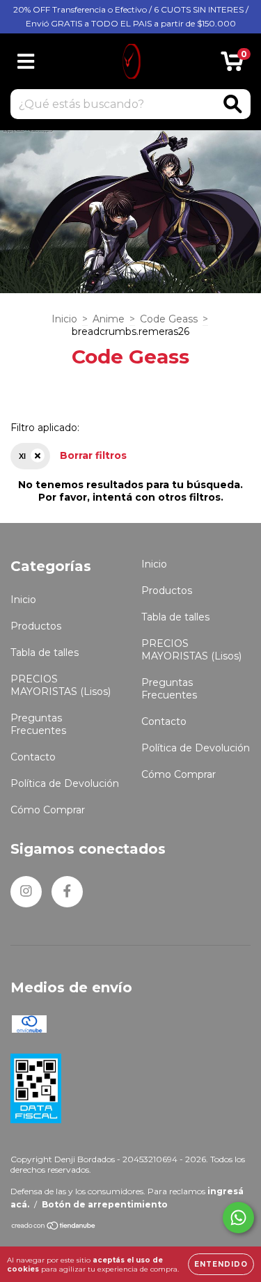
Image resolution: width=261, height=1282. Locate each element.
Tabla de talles (44, 652)
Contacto (33, 757)
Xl (22, 456)
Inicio (64, 319)
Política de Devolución (64, 783)
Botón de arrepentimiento (105, 1204)
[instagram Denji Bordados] (26, 891)
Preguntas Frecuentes (38, 724)
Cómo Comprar (47, 810)
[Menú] (26, 61)
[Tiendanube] (53, 1227)
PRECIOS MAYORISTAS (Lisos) (60, 685)
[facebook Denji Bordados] (67, 891)
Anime (109, 319)
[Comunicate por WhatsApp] (238, 1217)
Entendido (221, 1264)
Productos (35, 626)
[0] (232, 64)
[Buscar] (232, 104)
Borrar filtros (93, 455)
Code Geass (169, 319)
